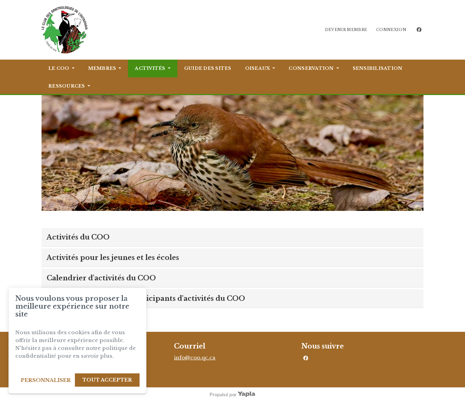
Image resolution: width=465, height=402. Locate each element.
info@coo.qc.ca (194, 357)
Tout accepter (107, 380)
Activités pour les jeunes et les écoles (113, 257)
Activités (150, 68)
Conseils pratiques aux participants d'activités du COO (146, 298)
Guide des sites (207, 68)
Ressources (66, 86)
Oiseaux (257, 68)
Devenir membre (346, 29)
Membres (102, 68)
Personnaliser (46, 380)
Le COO (58, 68)
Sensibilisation (378, 68)
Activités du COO (78, 237)
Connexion (391, 29)
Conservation (311, 68)
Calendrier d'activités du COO (101, 278)
